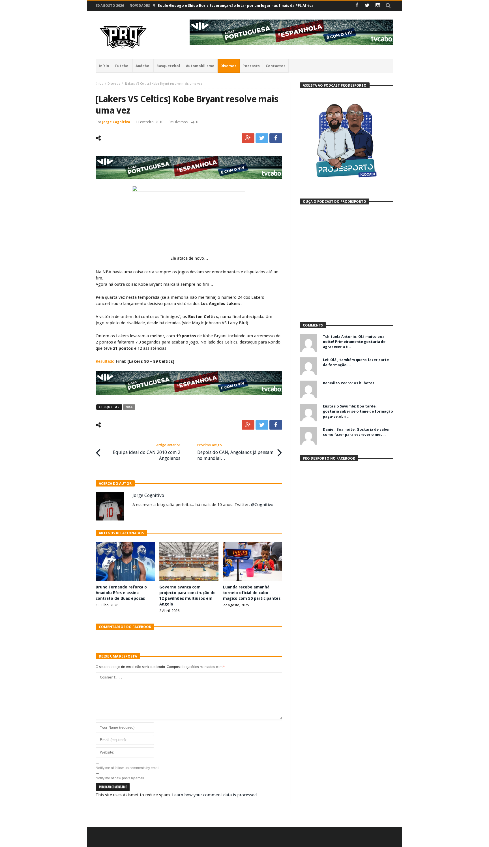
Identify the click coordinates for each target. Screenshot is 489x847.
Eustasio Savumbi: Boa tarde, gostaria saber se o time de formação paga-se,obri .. (358, 411)
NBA (129, 407)
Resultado (105, 361)
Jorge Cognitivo (116, 122)
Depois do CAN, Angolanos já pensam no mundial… (235, 452)
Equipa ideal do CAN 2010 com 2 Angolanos (146, 452)
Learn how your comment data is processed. (215, 794)
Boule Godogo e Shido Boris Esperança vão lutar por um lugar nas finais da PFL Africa (236, 5)
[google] (248, 138)
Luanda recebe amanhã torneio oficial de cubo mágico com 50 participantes (251, 593)
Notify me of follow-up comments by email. (128, 768)
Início (100, 84)
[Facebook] (356, 6)
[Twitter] (367, 6)
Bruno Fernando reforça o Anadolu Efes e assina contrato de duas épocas (121, 593)
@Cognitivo (262, 504)
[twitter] (262, 138)
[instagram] (377, 6)
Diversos (114, 84)
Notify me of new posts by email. (120, 778)
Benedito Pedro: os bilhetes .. (350, 383)
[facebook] (275, 138)
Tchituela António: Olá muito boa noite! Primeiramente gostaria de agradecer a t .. (354, 341)
